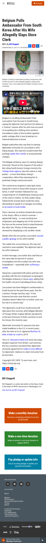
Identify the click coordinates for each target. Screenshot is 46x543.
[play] (3, 540)
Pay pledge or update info (23, 459)
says (31, 279)
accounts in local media (14, 207)
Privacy (7, 503)
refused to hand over (19, 340)
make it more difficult (32, 349)
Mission (7, 497)
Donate (39, 3)
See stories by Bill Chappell (13, 390)
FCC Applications (10, 512)
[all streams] (43, 540)
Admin (6, 505)
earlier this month (18, 154)
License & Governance (12, 509)
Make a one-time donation (23, 436)
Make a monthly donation (23, 413)
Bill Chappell (14, 44)
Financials (7, 511)
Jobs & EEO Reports (11, 516)
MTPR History (9, 499)
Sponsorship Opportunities (13, 501)
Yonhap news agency (11, 171)
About (6, 493)
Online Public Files (10, 514)
